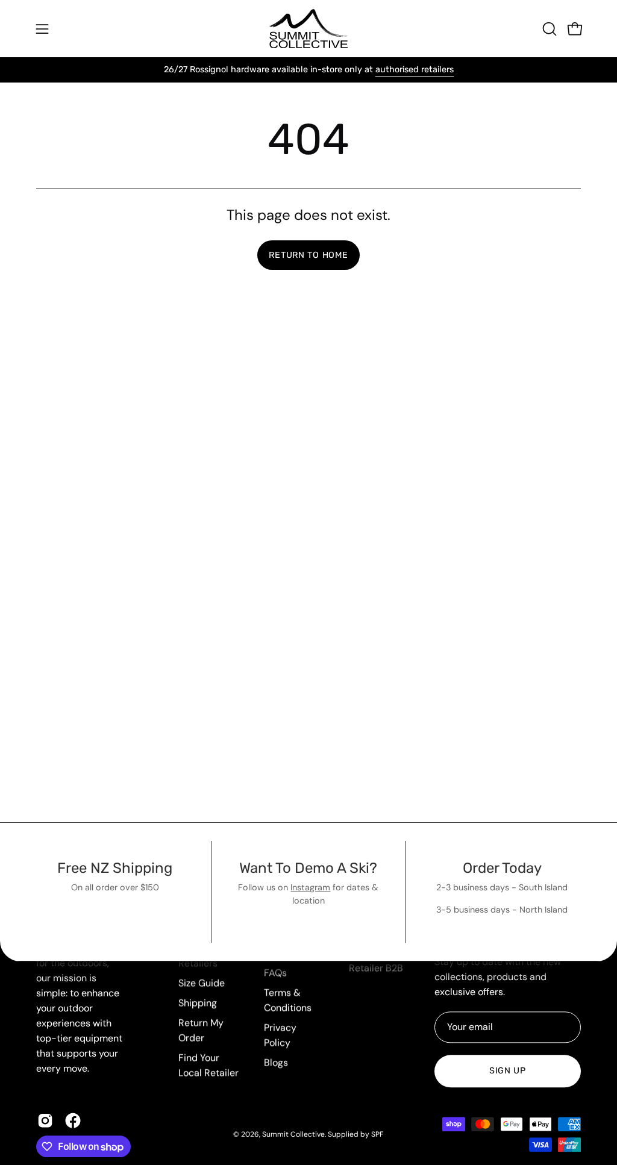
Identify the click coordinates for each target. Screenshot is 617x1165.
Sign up (507, 1071)
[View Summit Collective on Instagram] (45, 1121)
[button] (548, 28)
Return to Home (308, 255)
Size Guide (201, 982)
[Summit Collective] (308, 28)
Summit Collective (293, 1134)
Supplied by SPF (355, 1134)
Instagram (310, 887)
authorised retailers (414, 69)
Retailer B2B (376, 967)
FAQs (275, 972)
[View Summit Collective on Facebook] (73, 1121)
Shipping (197, 1002)
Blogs (276, 1062)
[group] (308, 70)
